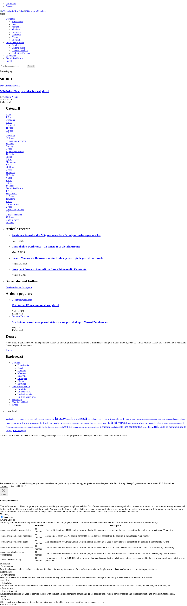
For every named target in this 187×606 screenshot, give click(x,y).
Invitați (9, 61)
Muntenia (16, 26)
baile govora (39, 419)
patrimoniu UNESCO (63, 427)
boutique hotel (49, 419)
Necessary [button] (4, 514)
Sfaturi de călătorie (14, 58)
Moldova (16, 29)
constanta (9, 423)
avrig (31, 419)
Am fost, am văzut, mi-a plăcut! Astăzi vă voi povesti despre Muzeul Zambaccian (60, 322)
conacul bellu (162, 419)
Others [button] (3, 596)
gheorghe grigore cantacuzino (73, 423)
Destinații (10, 19)
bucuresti (79, 418)
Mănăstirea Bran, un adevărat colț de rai (24, 91)
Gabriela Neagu (10, 97)
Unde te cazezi (18, 48)
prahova (76, 427)
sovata (119, 426)
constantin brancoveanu (26, 422)
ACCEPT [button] (21, 486)
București (16, 40)
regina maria (84, 427)
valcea (17, 430)
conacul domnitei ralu (176, 419)
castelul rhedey (119, 419)
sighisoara (105, 426)
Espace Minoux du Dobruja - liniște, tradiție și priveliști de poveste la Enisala (57, 257)
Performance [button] (6, 572)
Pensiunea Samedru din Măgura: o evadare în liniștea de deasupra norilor (56, 235)
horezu (93, 422)
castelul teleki (130, 419)
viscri (23, 430)
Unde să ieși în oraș (21, 53)
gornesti (86, 423)
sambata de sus (94, 427)
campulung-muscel (95, 419)
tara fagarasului (133, 426)
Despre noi (11, 3)
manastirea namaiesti (171, 423)
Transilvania (17, 21)
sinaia (113, 427)
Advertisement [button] (6, 588)
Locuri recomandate (15, 42)
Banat (14, 24)
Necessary (8, 517)
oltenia (26, 427)
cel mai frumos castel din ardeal (146, 419)
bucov (68, 419)
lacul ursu (131, 422)
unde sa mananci (169, 426)
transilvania (151, 426)
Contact (9, 6)
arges (27, 419)
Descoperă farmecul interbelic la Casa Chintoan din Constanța (49, 269)
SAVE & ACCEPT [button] (9, 604)
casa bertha (108, 419)
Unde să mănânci (20, 50)
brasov (60, 418)
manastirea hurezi (156, 423)
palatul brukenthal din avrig (44, 427)
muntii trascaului (18, 427)
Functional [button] (5, 563)
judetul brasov (102, 423)
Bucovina (16, 32)
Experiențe (11, 55)
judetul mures (117, 422)
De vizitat (16, 45)
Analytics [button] (4, 580)
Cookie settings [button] (8, 486)
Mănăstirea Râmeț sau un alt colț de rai (35, 305)
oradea (32, 427)
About (9, 350)
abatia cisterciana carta (15, 419)
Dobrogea (16, 34)
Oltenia (15, 37)
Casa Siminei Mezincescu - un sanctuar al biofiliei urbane (46, 246)
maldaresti (142, 422)
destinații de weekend (51, 422)
